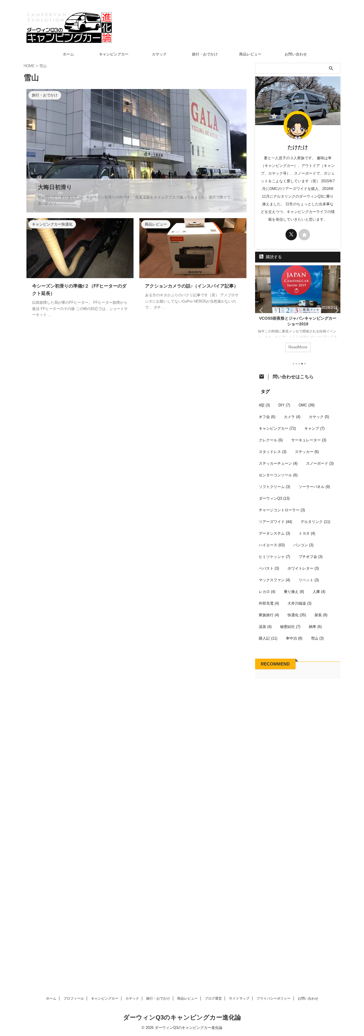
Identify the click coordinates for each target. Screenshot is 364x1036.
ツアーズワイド (275, 522)
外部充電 (269, 603)
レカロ (267, 592)
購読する (273, 257)
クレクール (271, 440)
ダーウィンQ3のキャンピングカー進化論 (182, 1017)
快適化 (297, 615)
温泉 (265, 627)
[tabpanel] (297, 311)
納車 (315, 627)
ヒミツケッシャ (274, 557)
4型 (264, 405)
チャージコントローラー (282, 510)
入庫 (319, 592)
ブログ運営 (213, 998)
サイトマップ (239, 998)
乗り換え (294, 592)
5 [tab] (305, 364)
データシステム (274, 533)
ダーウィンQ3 (274, 498)
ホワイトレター (303, 568)
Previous (260, 310)
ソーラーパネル (314, 487)
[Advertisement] (297, 831)
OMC (307, 405)
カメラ (292, 417)
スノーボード (320, 463)
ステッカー (307, 452)
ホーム (68, 54)
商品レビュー (250, 54)
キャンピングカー (114, 54)
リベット (309, 580)
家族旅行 (269, 615)
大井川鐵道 (299, 603)
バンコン (303, 545)
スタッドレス (272, 452)
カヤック (159, 54)
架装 (321, 615)
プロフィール (73, 998)
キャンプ (314, 428)
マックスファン (274, 580)
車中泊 (294, 638)
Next (335, 310)
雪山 (317, 638)
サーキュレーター (308, 440)
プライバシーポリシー (274, 998)
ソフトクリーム (274, 487)
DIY (284, 405)
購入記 (268, 638)
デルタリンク (315, 522)
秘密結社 (290, 627)
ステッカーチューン (278, 463)
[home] (304, 234)
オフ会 (267, 417)
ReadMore (297, 347)
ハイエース (272, 545)
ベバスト (269, 568)
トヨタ (307, 533)
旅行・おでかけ (205, 54)
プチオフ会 (310, 557)
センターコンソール (278, 475)
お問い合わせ (296, 54)
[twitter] (291, 234)
